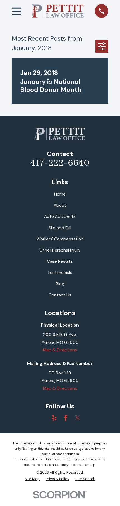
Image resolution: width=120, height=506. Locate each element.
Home (60, 194)
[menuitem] (32, 479)
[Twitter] (78, 418)
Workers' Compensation (60, 239)
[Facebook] (66, 418)
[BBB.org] (42, 418)
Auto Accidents (60, 216)
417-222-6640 (60, 163)
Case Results (60, 261)
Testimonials (59, 272)
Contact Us (60, 295)
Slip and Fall (60, 228)
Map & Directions (60, 350)
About (60, 205)
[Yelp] (54, 418)
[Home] (58, 11)
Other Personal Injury (60, 250)
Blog (60, 284)
